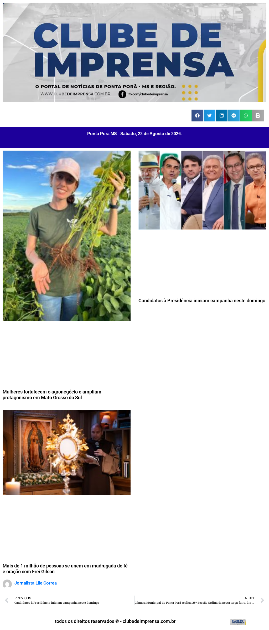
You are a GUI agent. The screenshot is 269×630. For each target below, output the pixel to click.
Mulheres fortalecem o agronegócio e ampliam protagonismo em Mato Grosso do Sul (52, 394)
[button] (197, 115)
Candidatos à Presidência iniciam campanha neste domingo (201, 300)
